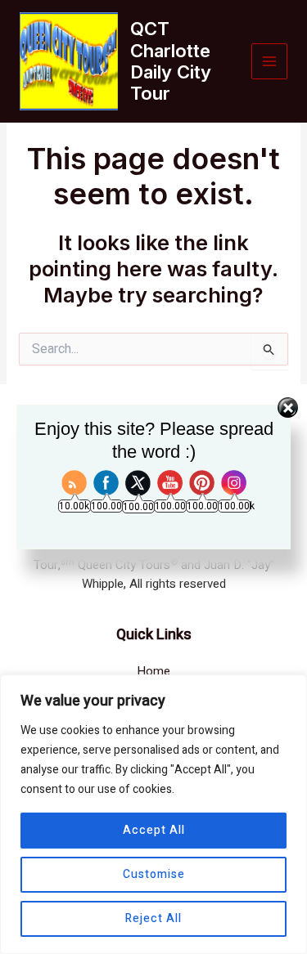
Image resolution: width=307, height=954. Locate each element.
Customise (154, 874)
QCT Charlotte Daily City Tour (170, 61)
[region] (153, 814)
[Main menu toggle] (269, 61)
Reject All (153, 918)
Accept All (154, 830)
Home (153, 671)
